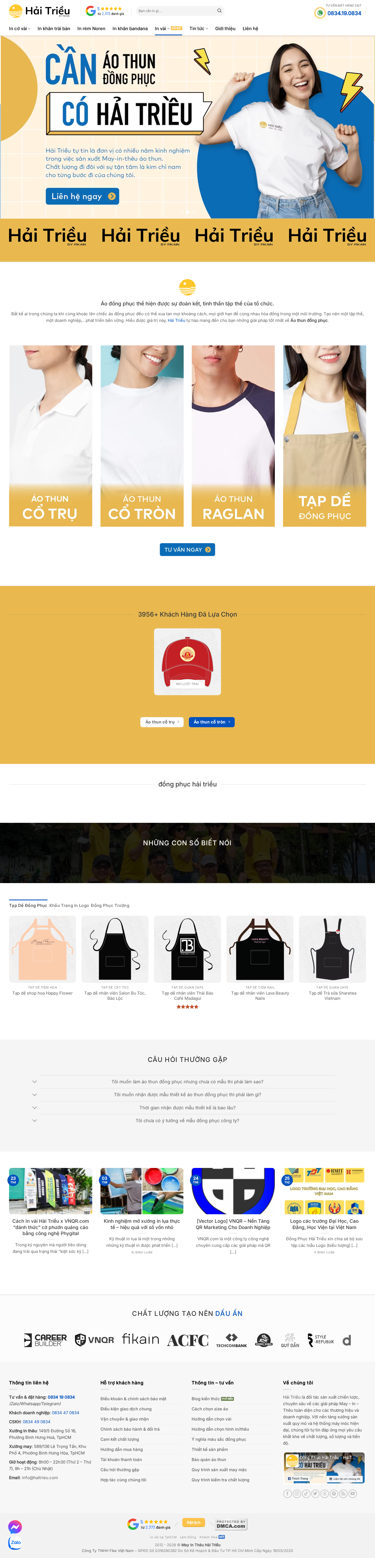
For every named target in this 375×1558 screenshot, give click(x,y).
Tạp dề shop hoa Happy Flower (42, 993)
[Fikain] (96, 1338)
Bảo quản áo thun (209, 1459)
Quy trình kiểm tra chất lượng (220, 1479)
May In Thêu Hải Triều (200, 1545)
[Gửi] (219, 11)
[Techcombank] (187, 1340)
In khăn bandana (130, 28)
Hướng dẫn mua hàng (121, 1449)
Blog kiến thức (206, 1398)
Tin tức (197, 28)
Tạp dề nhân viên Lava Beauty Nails (260, 995)
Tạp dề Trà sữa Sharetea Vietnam (332, 995)
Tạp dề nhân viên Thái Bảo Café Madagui (187, 995)
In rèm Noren (91, 28)
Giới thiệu (225, 28)
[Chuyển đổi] (35, 1082)
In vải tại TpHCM (163, 1537)
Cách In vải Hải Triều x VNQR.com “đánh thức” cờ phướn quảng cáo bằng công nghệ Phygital (50, 1227)
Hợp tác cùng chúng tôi (123, 1479)
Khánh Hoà (208, 1537)
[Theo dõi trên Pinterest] (334, 1494)
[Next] (360, 127)
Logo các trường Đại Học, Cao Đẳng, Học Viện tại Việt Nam (324, 1224)
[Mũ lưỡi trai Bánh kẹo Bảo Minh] (187, 661)
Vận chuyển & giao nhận (124, 1419)
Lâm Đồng (188, 1537)
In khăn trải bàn (54, 28)
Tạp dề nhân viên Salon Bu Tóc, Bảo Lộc (115, 995)
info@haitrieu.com (40, 1477)
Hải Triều (292, 1397)
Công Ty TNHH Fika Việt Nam (108, 1550)
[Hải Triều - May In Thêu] (39, 11)
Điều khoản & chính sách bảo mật (133, 1398)
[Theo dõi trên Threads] (324, 1494)
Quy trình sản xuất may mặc (219, 1469)
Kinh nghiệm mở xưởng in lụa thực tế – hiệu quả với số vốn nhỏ (142, 1224)
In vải (160, 28)
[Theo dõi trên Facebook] (287, 1494)
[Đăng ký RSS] (343, 1494)
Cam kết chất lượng (119, 1439)
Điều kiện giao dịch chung (126, 1408)
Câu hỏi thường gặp (119, 1469)
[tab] (28, 906)
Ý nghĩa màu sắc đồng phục (219, 1439)
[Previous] (14, 127)
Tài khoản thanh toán (121, 1459)
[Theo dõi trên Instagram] (297, 1494)
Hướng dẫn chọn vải (211, 1419)
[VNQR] (50, 1340)
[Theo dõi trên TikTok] (306, 1494)
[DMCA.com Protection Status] (231, 1524)
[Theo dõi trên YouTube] (352, 1494)
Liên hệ (250, 28)
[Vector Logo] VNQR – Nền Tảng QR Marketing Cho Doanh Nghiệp (233, 1224)
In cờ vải (18, 28)
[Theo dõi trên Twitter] (315, 1494)
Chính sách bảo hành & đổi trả (130, 1429)
